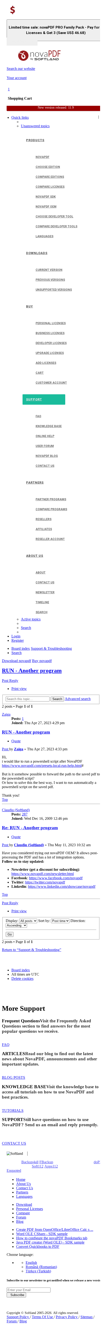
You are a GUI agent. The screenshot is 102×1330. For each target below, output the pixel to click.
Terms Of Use (43, 1317)
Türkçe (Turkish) (38, 1271)
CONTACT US (14, 1143)
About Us (23, 1184)
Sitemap (86, 1317)
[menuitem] (35, 126)
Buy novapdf (42, 661)
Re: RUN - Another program (30, 827)
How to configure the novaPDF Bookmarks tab (51, 1238)
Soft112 (37, 1166)
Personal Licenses (29, 1209)
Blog (19, 1222)
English (31, 1263)
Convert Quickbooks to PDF (37, 1247)
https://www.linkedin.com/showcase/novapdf (61, 886)
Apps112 (51, 1166)
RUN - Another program (32, 670)
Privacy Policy (67, 1317)
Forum (21, 1217)
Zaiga (6, 714)
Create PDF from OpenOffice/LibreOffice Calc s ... (54, 1230)
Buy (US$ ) (22, 41)
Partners (22, 1192)
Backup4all (29, 1162)
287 (25, 814)
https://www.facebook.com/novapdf (56, 878)
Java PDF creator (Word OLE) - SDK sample (50, 1242)
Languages (24, 1196)
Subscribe (16, 1295)
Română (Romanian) (41, 1267)
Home (20, 1179)
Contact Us (24, 1188)
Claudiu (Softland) (16, 810)
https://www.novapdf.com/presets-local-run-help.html (42, 766)
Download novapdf (16, 661)
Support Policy (18, 1317)
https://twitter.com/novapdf (45, 882)
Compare (23, 1213)
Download (24, 1205)
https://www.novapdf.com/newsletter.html (42, 874)
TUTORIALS (12, 1111)
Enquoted (14, 1171)
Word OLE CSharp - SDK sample (42, 1234)
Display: (12, 921)
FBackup (46, 1162)
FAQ (5, 1045)
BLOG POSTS (13, 1077)
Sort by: (44, 921)
